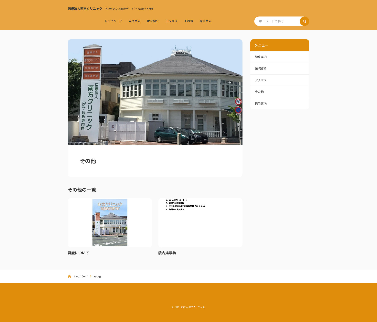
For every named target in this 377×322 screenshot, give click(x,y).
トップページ (113, 21)
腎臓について (78, 253)
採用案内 (205, 21)
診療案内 (134, 21)
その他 (188, 21)
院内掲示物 (167, 253)
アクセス (172, 21)
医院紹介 (153, 21)
